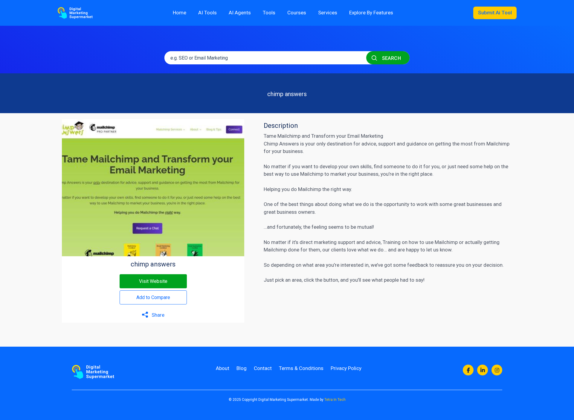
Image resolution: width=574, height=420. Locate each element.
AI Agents (240, 13)
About (222, 368)
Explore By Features (371, 13)
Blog (241, 368)
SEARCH (391, 58)
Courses (296, 13)
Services (327, 13)
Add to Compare (153, 297)
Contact (263, 368)
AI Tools (207, 13)
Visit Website (153, 281)
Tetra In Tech (335, 400)
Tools (269, 13)
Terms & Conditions (301, 368)
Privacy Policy (346, 368)
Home (179, 13)
